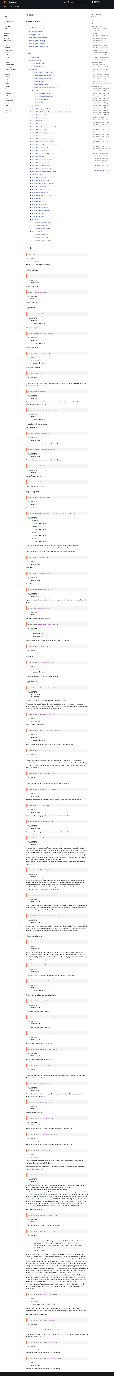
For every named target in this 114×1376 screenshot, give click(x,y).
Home (5, 6)
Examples (16, 6)
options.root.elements (36, 32)
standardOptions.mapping (37, 41)
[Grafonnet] (5, 2)
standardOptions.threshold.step (39, 47)
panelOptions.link (34, 35)
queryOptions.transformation (38, 38)
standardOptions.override (37, 44)
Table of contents (96, 14)
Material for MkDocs (15, 1374)
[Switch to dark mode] (64, 2)
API (11, 6)
